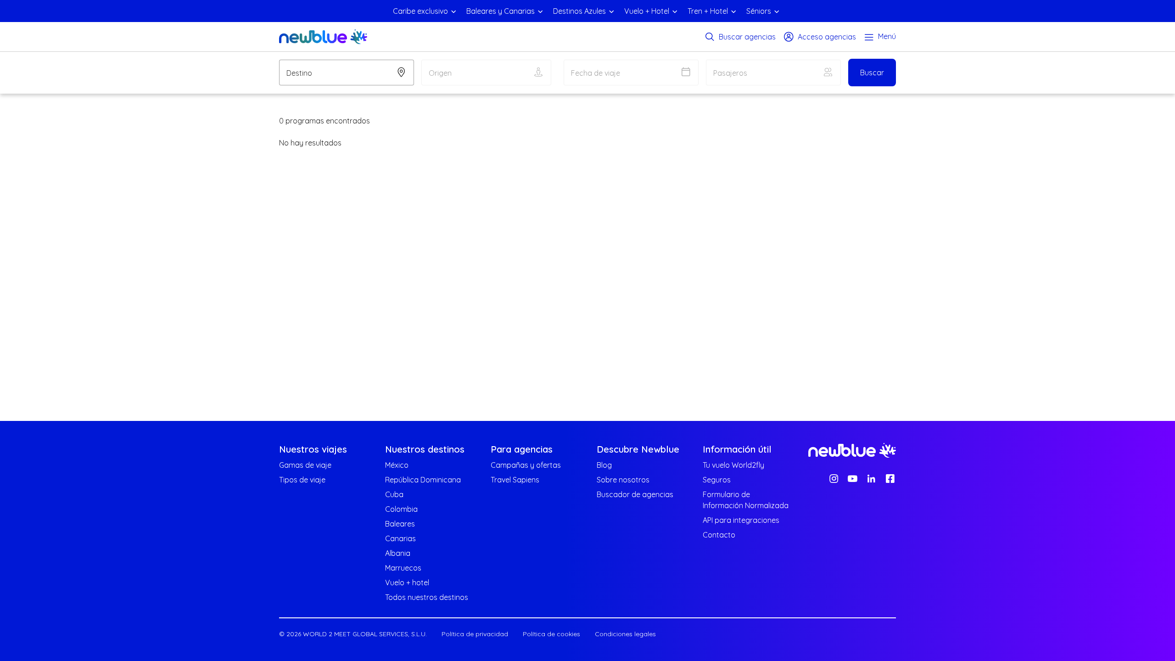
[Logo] (323, 36)
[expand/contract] (453, 11)
